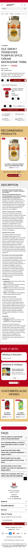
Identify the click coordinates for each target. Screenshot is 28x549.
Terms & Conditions (17, 537)
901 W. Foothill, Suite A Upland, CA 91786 (14, 491)
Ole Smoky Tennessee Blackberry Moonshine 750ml (7, 413)
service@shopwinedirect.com (20, 545)
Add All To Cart (13, 175)
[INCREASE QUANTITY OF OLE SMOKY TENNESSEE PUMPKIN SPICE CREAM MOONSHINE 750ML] (8, 80)
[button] (25, 155)
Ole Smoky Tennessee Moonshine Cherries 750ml (17, 90)
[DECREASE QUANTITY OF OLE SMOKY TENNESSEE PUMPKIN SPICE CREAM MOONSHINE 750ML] (2, 80)
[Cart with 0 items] (25, 5)
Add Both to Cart (13, 110)
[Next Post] (18, 378)
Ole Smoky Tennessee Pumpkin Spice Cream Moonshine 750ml (14, 165)
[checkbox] (25, 138)
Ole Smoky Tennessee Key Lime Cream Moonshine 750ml (20, 413)
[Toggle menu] (2, 5)
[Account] (22, 5)
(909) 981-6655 (7, 546)
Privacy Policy (9, 537)
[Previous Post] (10, 378)
